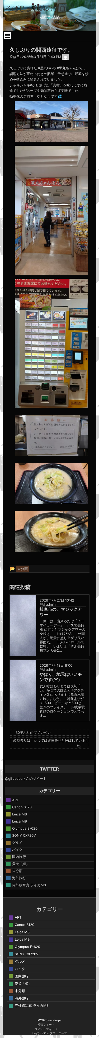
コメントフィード (46, 1029)
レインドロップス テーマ (49, 1033)
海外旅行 (19, 878)
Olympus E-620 (24, 828)
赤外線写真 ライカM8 (29, 885)
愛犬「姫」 (20, 864)
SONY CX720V (24, 835)
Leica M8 (19, 814)
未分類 (17, 871)
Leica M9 (19, 821)
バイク (17, 849)
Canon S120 (22, 807)
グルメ (17, 842)
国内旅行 (19, 857)
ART (15, 800)
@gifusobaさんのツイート (25, 778)
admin (51, 604)
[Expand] (7, 35)
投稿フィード (46, 1024)
